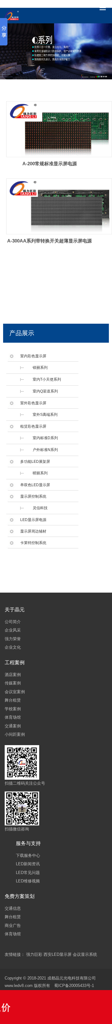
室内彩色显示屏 (33, 356)
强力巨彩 (34, 954)
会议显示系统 (85, 954)
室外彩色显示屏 (33, 403)
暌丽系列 (40, 473)
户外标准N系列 (45, 450)
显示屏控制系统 (33, 496)
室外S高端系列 (45, 414)
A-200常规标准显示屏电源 (49, 163)
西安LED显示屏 (58, 954)
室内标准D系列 (45, 438)
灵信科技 (40, 508)
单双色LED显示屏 (35, 485)
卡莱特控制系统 (33, 543)
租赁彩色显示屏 (33, 426)
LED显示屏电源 (33, 520)
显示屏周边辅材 (33, 531)
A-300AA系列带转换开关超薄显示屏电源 (49, 240)
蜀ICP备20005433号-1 (74, 985)
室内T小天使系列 (47, 379)
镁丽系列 (40, 367)
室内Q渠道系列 (45, 391)
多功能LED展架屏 (35, 461)
